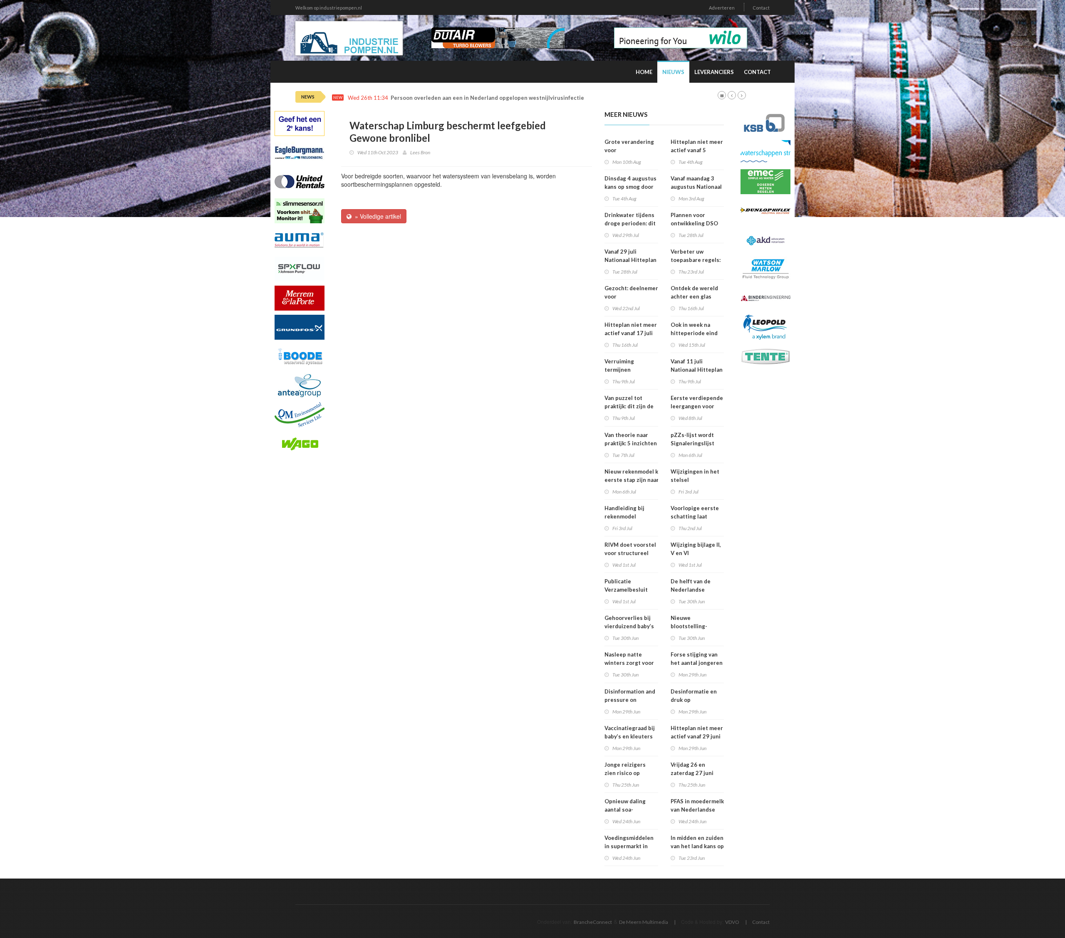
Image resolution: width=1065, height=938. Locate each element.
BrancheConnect (593, 922)
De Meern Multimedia (643, 922)
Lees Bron (420, 152)
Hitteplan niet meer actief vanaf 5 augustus (697, 150)
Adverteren (722, 7)
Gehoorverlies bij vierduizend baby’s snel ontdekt (629, 626)
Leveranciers (714, 72)
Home (644, 72)
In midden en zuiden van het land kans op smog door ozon (697, 846)
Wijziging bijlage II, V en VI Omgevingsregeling (697, 553)
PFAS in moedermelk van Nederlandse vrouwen (697, 809)
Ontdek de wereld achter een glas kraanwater (694, 296)
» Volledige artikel (376, 216)
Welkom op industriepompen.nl (328, 7)
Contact (761, 7)
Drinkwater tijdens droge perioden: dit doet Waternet (630, 223)
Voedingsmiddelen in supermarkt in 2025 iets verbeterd (631, 846)
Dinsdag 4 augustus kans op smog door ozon (630, 186)
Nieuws (673, 72)
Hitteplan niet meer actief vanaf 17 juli (630, 328)
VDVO (732, 922)
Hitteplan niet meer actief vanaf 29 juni (697, 732)
